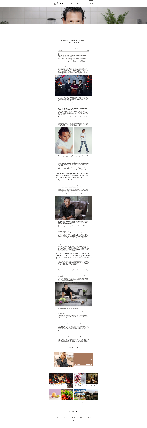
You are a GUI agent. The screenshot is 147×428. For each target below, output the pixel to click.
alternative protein (86, 227)
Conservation (65, 417)
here (79, 345)
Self (85, 3)
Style (90, 3)
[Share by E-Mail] (87, 50)
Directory (63, 0)
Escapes (77, 3)
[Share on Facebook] (83, 50)
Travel (58, 417)
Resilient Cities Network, (80, 315)
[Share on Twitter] (84, 50)
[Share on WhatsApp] (88, 50)
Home (72, 38)
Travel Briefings (58, 416)
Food (75, 38)
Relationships (73, 418)
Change (71, 3)
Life (81, 3)
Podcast (67, 0)
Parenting (89, 417)
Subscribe (91, 0)
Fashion (81, 416)
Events (59, 0)
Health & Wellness (73, 417)
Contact (55, 0)
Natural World (65, 416)
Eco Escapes (72, 0)
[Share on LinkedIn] (85, 50)
